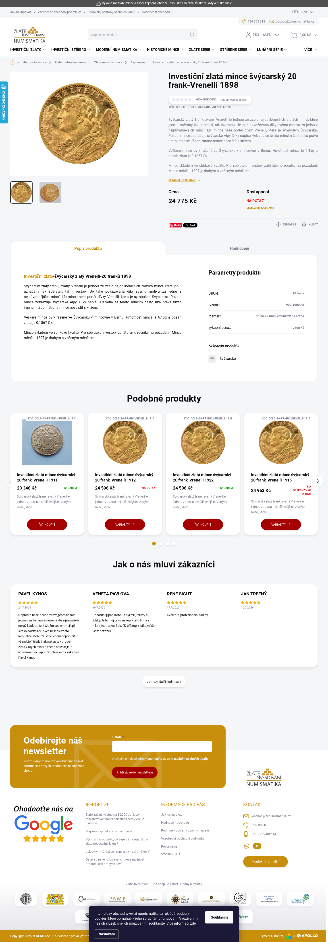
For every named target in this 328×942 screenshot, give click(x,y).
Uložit (177, 225)
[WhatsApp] (246, 845)
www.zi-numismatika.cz (144, 913)
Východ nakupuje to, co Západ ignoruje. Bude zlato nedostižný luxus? (117, 842)
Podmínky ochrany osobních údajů (111, 12)
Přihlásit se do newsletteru (134, 772)
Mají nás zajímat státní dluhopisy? (109, 831)
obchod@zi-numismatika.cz (271, 816)
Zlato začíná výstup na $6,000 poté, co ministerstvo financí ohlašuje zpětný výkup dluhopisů (115, 819)
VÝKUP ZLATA (171, 854)
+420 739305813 (264, 834)
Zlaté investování (137, 884)
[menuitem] (28, 49)
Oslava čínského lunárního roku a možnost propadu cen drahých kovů (115, 862)
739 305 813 (261, 825)
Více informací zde (181, 923)
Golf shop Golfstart (165, 884)
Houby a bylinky (191, 884)
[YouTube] (257, 845)
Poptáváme (169, 846)
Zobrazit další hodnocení (164, 682)
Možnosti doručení (261, 208)
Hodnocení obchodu (156, 12)
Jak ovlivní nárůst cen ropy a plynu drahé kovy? (118, 851)
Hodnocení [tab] (239, 248)
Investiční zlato (38, 276)
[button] (154, 543)
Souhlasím (219, 917)
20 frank (298, 293)
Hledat (191, 35)
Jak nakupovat (20, 12)
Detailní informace (182, 180)
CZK (304, 12)
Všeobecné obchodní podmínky (59, 12)
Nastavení (107, 934)
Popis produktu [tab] (88, 248)
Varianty (122, 524)
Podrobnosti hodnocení (234, 99)
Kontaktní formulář (265, 861)
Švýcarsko (228, 358)
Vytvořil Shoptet (272, 936)
